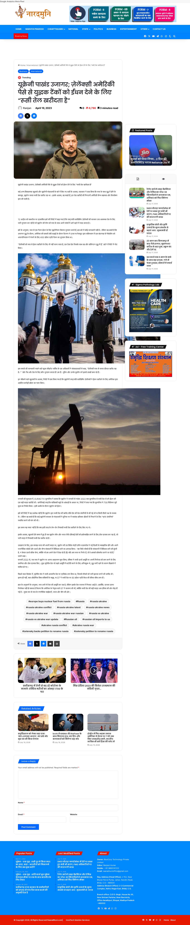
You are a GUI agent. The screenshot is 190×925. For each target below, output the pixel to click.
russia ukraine (99, 601)
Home (19, 29)
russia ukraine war (38, 613)
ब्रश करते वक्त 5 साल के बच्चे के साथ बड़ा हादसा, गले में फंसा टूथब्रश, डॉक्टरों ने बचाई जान (159, 261)
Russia (80, 601)
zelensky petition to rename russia (94, 631)
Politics (98, 29)
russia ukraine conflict (39, 607)
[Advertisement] (95, 48)
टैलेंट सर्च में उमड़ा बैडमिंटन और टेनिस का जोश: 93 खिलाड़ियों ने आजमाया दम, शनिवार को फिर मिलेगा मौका (159, 195)
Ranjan (27, 108)
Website (73, 814)
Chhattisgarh (55, 29)
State (85, 29)
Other (144, 29)
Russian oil (71, 619)
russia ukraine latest (69, 607)
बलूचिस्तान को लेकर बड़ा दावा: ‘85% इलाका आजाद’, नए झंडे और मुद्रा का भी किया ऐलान (33, 736)
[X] (102, 908)
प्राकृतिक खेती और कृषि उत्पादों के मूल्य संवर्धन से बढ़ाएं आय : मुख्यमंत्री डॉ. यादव (157, 229)
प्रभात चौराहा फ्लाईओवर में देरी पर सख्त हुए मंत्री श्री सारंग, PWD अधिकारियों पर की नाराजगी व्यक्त (159, 212)
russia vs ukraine (100, 613)
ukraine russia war (84, 625)
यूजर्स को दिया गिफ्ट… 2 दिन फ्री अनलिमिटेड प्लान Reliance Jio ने (150, 160)
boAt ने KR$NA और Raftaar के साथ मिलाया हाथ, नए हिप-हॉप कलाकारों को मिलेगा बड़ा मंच (67, 736)
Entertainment (128, 29)
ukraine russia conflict (55, 625)
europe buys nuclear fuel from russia (50, 601)
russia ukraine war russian (69, 613)
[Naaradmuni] (33, 13)
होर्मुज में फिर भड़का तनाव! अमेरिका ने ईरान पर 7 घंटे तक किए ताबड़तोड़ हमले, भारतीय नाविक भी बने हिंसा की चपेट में (101, 737)
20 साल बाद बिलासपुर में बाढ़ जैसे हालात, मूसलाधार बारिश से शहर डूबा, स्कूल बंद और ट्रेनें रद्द (159, 245)
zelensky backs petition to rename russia (46, 631)
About (173, 920)
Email (21, 814)
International (32, 65)
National (73, 29)
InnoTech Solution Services (78, 920)
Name (21, 802)
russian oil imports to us (97, 619)
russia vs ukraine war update (42, 619)
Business (111, 29)
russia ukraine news (98, 607)
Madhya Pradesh (34, 29)
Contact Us (159, 29)
